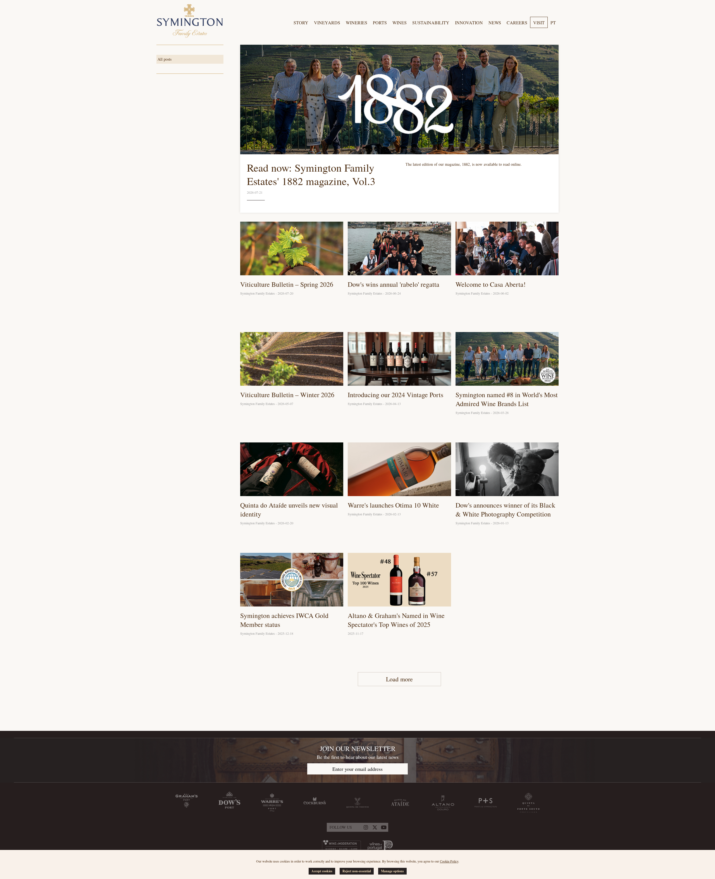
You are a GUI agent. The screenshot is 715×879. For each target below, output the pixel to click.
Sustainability (430, 22)
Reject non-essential (356, 871)
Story (301, 22)
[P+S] (486, 803)
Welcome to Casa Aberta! (491, 284)
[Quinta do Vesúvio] (357, 803)
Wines (399, 22)
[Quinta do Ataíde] (400, 803)
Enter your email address (357, 769)
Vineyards (327, 22)
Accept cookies (321, 871)
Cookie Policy (449, 861)
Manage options (392, 871)
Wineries (356, 22)
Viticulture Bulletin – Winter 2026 (287, 394)
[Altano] (443, 803)
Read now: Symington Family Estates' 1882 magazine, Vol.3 (311, 174)
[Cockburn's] (315, 803)
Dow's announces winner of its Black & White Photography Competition (505, 509)
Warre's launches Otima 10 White (393, 505)
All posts (164, 59)
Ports (380, 22)
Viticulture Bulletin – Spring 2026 (286, 284)
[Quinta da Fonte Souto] (528, 803)
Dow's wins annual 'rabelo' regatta (393, 284)
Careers (517, 22)
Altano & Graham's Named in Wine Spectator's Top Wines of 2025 (396, 620)
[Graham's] (186, 803)
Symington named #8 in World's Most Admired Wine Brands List (507, 399)
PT (553, 22)
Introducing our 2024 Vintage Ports (395, 394)
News (494, 22)
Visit (539, 22)
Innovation (469, 22)
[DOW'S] (229, 803)
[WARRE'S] (272, 803)
